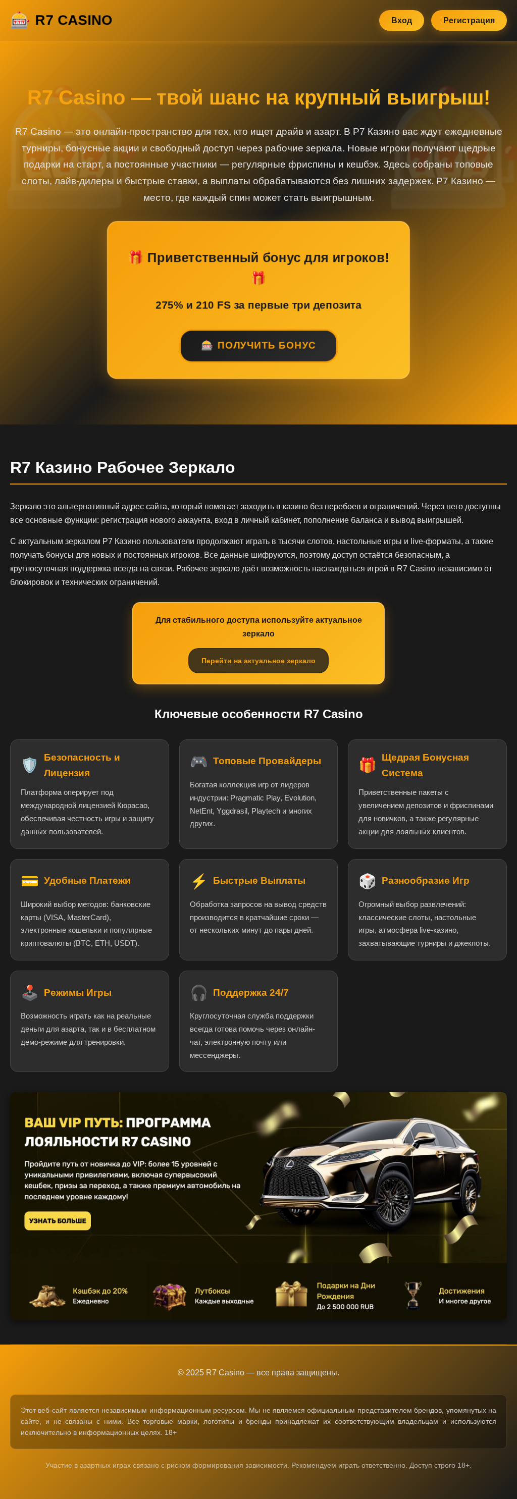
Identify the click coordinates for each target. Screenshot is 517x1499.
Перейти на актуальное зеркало (258, 661)
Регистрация (469, 20)
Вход (401, 20)
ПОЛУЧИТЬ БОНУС (267, 346)
